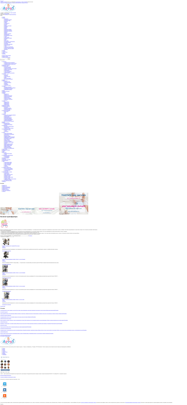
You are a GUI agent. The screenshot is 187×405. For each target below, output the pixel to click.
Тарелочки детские (7, 85)
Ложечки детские (7, 81)
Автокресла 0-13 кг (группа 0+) (9, 62)
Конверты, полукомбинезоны (9, 148)
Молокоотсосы (6, 34)
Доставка (3, 51)
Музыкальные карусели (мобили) (9, 87)
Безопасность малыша (8, 19)
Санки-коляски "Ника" (8, 162)
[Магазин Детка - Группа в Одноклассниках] (4, 398)
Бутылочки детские (7, 66)
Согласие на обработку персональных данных (88, 402)
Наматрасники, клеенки (8, 124)
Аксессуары (6, 74)
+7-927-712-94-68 (13, 12)
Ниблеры (5, 83)
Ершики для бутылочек (8, 69)
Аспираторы (6, 172)
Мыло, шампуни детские (8, 174)
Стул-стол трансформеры (8, 169)
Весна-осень (6, 111)
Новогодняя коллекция (8, 133)
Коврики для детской (7, 25)
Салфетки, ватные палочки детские (10, 178)
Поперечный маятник (8, 117)
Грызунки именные (7, 67)
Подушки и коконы (7, 42)
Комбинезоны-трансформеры (9, 134)
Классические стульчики (8, 168)
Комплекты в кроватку (8, 30)
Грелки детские (6, 173)
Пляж (5, 39)
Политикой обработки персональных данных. (133, 402)
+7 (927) (3, 1)
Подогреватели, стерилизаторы (9, 41)
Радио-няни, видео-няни (8, 44)
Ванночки (6, 21)
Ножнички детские (7, 175)
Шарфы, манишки (7, 146)
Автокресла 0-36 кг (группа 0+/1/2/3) (10, 63)
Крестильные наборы (7, 147)
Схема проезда (18, 1)
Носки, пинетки (7, 139)
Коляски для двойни (7, 98)
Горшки (5, 22)
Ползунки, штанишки (8, 141)
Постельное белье (7, 109)
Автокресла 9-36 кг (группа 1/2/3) (9, 64)
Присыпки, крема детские (8, 177)
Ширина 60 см (6, 101)
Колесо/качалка (6, 116)
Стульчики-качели (7, 170)
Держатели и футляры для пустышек (10, 68)
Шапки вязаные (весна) (8, 144)
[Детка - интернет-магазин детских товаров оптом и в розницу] (8, 11)
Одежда (5, 36)
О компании (4, 354)
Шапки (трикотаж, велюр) (8, 143)
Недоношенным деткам (8, 35)
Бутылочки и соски (7, 129)
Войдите (6, 14)
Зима (5, 112)
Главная (3, 348)
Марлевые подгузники (8, 153)
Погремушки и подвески (8, 88)
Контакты (4, 53)
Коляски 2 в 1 (6, 94)
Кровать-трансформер (8, 120)
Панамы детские (7, 140)
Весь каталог (2, 59)
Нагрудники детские (7, 82)
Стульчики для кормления (8, 46)
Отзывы (3, 352)
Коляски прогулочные (8, 96)
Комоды (5, 28)
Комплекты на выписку (6, 110)
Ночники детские (7, 176)
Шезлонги (6, 49)
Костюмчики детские (7, 138)
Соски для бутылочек (7, 71)
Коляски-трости (7, 97)
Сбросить (30, 235)
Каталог (3, 349)
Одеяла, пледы (6, 37)
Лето (5, 113)
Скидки (3, 50)
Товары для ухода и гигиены (9, 47)
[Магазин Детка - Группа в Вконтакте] (4, 392)
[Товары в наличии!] (44, 214)
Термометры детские (7, 179)
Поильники (6, 84)
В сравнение (9, 250)
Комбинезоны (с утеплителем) (9, 137)
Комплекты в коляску (7, 29)
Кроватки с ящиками (7, 115)
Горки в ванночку (7, 76)
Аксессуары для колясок (8, 99)
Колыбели (6, 26)
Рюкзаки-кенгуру (5, 160)
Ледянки (5, 165)
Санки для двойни (7, 164)
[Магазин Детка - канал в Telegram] (4, 386)
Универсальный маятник (8, 119)
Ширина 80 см (6, 103)
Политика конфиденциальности (5, 375)
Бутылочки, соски (7, 20)
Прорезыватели (6, 70)
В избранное (4, 250)
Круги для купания (7, 78)
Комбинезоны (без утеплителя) (9, 136)
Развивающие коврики (8, 89)
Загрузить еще (2, 306)
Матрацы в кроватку (7, 33)
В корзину (4, 247)
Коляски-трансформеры (8, 95)
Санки (3, 161)
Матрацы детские (7, 123)
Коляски (5, 27)
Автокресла (6, 18)
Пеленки (3, 150)
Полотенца (6, 43)
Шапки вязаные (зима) (8, 145)
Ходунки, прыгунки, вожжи (9, 48)
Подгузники (6, 40)
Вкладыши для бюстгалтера (9, 126)
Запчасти (3, 191)
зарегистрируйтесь (13, 14)
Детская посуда (6, 23)
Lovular (5, 154)
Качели (3, 90)
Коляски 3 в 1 (4, 185)
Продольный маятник (8, 118)
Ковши (5, 77)
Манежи (5, 32)
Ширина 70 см (6, 102)
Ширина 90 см (6, 104)
